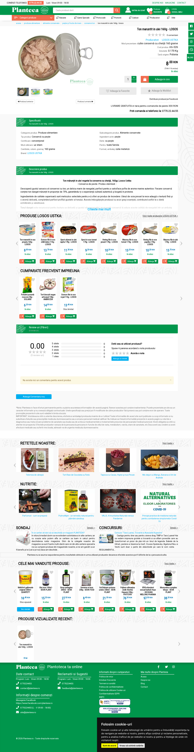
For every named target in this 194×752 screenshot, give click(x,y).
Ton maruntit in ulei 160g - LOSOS (25, 645)
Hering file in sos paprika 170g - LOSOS (150, 242)
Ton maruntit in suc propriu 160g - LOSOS (28, 242)
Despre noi (145, 680)
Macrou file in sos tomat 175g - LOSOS (129, 241)
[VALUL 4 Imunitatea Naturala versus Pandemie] (118, 501)
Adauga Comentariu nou (34, 397)
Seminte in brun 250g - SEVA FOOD (86, 588)
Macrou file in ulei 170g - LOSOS (170, 241)
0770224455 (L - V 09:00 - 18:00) (35, 707)
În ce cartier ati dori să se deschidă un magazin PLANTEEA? (58, 533)
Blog (143, 683)
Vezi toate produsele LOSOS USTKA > (160, 215)
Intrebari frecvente (107, 680)
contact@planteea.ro (30, 688)
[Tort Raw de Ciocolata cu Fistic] (77, 461)
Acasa (143, 677)
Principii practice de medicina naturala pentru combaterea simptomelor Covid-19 (159, 519)
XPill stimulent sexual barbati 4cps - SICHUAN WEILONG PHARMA (148, 591)
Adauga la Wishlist (161, 90)
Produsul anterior (26, 102)
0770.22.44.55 (170, 110)
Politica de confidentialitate (111, 687)
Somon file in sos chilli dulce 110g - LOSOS (48, 242)
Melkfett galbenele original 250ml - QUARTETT (25, 589)
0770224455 (26, 683)
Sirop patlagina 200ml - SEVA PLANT (66, 589)
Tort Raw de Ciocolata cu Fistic (76, 475)
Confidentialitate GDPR (109, 694)
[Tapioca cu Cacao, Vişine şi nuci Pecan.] (118, 461)
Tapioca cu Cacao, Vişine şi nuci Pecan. (118, 475)
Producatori (155, 17)
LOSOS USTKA (34, 153)
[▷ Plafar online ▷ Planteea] (28, 10)
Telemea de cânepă (35, 475)
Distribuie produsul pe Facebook (164, 99)
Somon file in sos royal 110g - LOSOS (68, 295)
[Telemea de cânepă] (35, 461)
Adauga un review (120, 359)
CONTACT (181, 3)
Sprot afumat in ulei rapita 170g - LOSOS (68, 241)
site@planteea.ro (28, 712)
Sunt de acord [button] (109, 745)
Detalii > (91, 527)
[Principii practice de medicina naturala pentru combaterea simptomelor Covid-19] (160, 501)
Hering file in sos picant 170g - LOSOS (109, 241)
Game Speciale (83, 17)
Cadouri (135, 17)
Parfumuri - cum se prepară (34, 516)
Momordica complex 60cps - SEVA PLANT (168, 589)
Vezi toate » (168, 443)
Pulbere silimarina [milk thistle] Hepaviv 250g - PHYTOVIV (127, 591)
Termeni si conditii (107, 683)
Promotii (117, 17)
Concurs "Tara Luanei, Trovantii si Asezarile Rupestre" (139, 533)
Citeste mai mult (99, 209)
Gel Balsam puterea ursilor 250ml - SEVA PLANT (107, 589)
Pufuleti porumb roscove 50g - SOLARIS (27, 297)
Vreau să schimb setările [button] (131, 745)
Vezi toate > (170, 563)
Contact (144, 687)
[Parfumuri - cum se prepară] (35, 501)
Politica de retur (106, 677)
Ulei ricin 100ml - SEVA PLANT (46, 588)
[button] (17, 242)
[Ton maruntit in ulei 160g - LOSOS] (55, 57)
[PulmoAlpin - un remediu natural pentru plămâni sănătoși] (77, 501)
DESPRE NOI (157, 3)
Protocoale (101, 17)
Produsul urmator (85, 102)
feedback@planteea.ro (72, 688)
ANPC (101, 697)
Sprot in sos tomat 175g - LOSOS (89, 241)
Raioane (62, 17)
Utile (173, 17)
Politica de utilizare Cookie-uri (112, 690)
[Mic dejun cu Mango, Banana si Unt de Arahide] (160, 461)
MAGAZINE (170, 3)
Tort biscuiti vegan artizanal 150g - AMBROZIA (48, 297)
